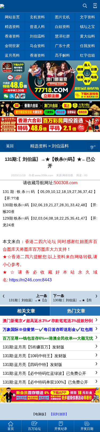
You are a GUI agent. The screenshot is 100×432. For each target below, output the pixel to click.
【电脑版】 (40, 414)
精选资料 (38, 146)
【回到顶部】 (59, 414)
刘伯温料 (60, 146)
